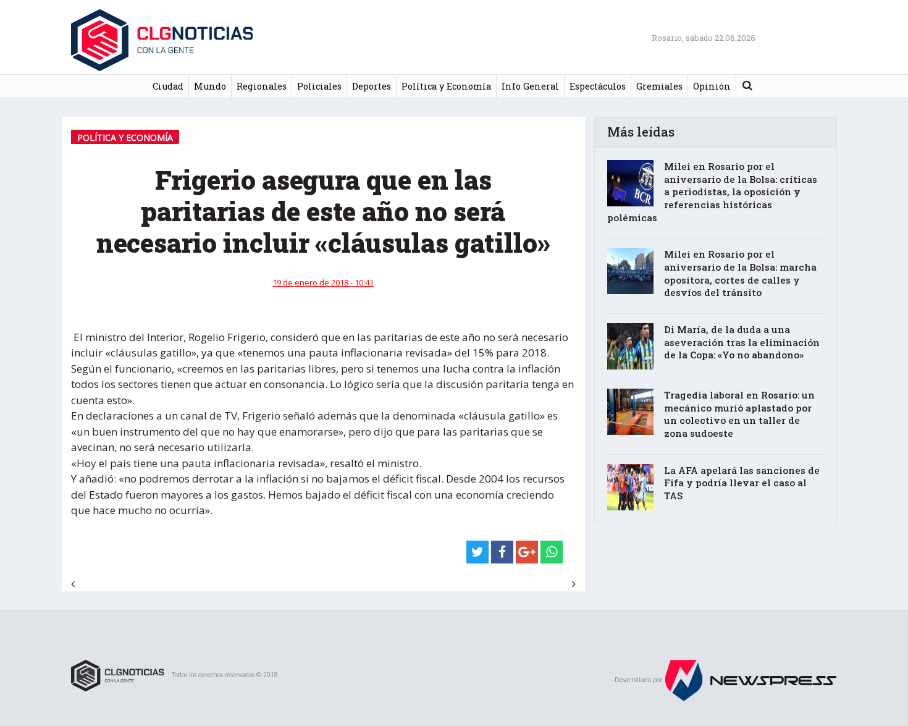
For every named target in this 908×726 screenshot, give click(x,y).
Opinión (712, 86)
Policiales (319, 86)
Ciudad (168, 86)
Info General (530, 86)
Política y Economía (446, 86)
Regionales (262, 86)
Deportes (371, 86)
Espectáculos (598, 86)
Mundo (210, 86)
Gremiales (659, 86)
